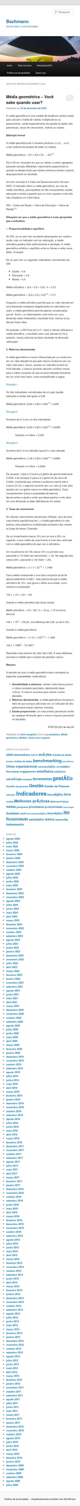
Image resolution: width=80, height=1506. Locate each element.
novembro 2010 (15, 1430)
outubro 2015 (13, 1231)
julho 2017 (12, 1165)
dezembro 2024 (15, 893)
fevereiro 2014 (14, 1290)
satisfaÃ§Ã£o (36, 819)
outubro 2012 (13, 1348)
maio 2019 (12, 1084)
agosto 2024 (13, 901)
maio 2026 (12, 846)
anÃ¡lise (45, 754)
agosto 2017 (13, 1161)
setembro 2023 (14, 936)
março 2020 (12, 1045)
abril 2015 (11, 1255)
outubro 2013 (13, 1306)
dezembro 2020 (15, 1010)
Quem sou (41, 72)
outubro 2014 (13, 1271)
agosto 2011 (13, 1399)
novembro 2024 (15, 897)
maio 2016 (12, 1208)
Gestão (36, 785)
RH (66, 813)
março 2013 (12, 1329)
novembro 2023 (15, 928)
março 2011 (12, 1414)
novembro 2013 (15, 1302)
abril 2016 (11, 1212)
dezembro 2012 (15, 1341)
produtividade (54, 807)
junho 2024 (12, 908)
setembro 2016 (14, 1200)
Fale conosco (24, 65)
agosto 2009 (13, 1481)
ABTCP (34, 755)
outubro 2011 (13, 1391)
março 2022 (12, 971)
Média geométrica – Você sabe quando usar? (30, 99)
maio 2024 (12, 912)
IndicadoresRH (44, 65)
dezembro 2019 (15, 1056)
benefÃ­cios (67, 761)
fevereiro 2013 (14, 1333)
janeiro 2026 (13, 858)
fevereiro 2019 (14, 1095)
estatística (54, 734)
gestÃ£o (63, 778)
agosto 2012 (13, 1356)
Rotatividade (17, 819)
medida (9, 801)
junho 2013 (12, 1321)
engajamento (28, 771)
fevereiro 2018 (14, 1142)
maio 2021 (12, 998)
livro (67, 794)
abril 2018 (11, 1134)
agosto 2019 (13, 1072)
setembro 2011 (14, 1395)
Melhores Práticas (59, 801)
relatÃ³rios (25, 813)
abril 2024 (11, 916)
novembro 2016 (15, 1193)
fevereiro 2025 (14, 889)
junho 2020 (12, 1033)
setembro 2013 (14, 1309)
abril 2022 (11, 967)
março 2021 (12, 1006)
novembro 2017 (15, 1150)
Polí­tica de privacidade (18, 72)
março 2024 (12, 920)
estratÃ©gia (14, 779)
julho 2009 (12, 1485)
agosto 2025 (13, 873)
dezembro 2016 (15, 1189)
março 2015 (12, 1259)
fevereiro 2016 (14, 1220)
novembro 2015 (15, 1228)
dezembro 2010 (15, 1426)
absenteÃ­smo (22, 755)
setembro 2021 (14, 986)
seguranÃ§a (61, 819)
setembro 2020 (14, 1021)
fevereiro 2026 (14, 854)
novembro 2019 (15, 1060)
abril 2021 (11, 1002)
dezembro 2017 (15, 1146)
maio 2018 (12, 1130)
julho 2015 (12, 1243)
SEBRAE (49, 819)
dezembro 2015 (15, 1224)
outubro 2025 (13, 869)
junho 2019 (12, 1080)
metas (11, 806)
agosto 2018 (13, 1119)
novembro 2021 (15, 982)
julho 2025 (12, 877)
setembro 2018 (14, 1115)
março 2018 (12, 1138)
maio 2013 (12, 1325)
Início (9, 65)
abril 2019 (11, 1088)
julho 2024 (12, 905)
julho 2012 (12, 1360)
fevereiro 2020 (14, 1049)
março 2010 (12, 1454)
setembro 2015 (14, 1235)
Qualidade (12, 813)
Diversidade (12, 771)
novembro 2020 (15, 1013)
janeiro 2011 (13, 1422)
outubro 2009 (13, 1473)
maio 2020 (12, 1037)
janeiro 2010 (13, 1461)
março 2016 (12, 1216)
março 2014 (12, 1286)
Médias (23, 737)
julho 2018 (12, 1123)
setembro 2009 (14, 1477)
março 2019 (12, 1091)
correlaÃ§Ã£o (63, 766)
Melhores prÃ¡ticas (32, 800)
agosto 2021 (13, 990)
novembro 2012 (15, 1344)
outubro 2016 (13, 1196)
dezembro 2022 (15, 955)
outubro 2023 (13, 932)
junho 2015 (12, 1247)
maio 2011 (12, 1411)
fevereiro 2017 (14, 1181)
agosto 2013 (13, 1313)
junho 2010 (12, 1446)
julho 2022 (12, 963)
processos (36, 807)
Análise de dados (23, 761)
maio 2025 (12, 885)
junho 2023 (12, 947)
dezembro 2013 (15, 1298)
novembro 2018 (15, 1107)
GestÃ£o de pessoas (17, 786)
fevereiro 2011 (14, 1418)
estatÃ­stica (45, 771)
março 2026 (12, 850)
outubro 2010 (13, 1434)
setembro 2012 (14, 1352)
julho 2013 (12, 1317)
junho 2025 (12, 881)
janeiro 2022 (13, 978)
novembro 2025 (15, 866)
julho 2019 (12, 1076)
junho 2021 (12, 994)
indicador (10, 794)
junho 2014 (12, 1278)
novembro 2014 (15, 1267)
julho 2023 (12, 943)
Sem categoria (28, 734)
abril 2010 (11, 1449)
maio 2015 (12, 1251)
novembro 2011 (15, 1387)
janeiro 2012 (13, 1383)
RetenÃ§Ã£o (55, 813)
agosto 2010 (13, 1438)
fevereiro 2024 (14, 924)
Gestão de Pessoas (56, 786)
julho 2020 (12, 1029)
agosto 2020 (13, 1025)
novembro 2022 (15, 959)
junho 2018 (12, 1126)
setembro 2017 (14, 1158)
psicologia (68, 807)
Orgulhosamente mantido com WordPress (53, 1499)
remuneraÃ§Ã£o (39, 813)
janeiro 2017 (13, 1185)
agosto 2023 (13, 940)
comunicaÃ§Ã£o (46, 766)
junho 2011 (12, 1407)
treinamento (15, 824)
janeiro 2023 (13, 951)
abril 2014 (11, 1282)
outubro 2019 (13, 1064)
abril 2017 (11, 1173)
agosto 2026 (13, 838)
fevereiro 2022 (14, 975)
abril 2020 (11, 1041)
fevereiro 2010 (14, 1457)
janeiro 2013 (13, 1337)
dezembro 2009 (15, 1465)
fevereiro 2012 (14, 1379)
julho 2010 (12, 1442)
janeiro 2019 (13, 1099)
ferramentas (42, 778)
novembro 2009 (15, 1469)
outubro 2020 (13, 1017)
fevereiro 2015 (14, 1263)
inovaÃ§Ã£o (55, 794)
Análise (9, 761)
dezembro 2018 (15, 1103)
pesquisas (22, 807)
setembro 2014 (14, 1274)
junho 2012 (12, 1364)
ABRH (10, 755)
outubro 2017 (13, 1154)
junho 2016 (12, 1204)
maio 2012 (12, 1368)
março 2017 (12, 1177)
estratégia (27, 779)
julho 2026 (12, 842)
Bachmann (17, 21)
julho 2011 (12, 1403)
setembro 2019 (14, 1068)
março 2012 (12, 1376)
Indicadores (31, 793)
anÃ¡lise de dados (61, 755)
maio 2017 (12, 1169)
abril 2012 (11, 1372)
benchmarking (47, 761)
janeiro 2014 (13, 1294)
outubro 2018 (13, 1111)
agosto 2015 (13, 1239)
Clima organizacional (21, 766)
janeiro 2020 (13, 1052)
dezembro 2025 (15, 862)
